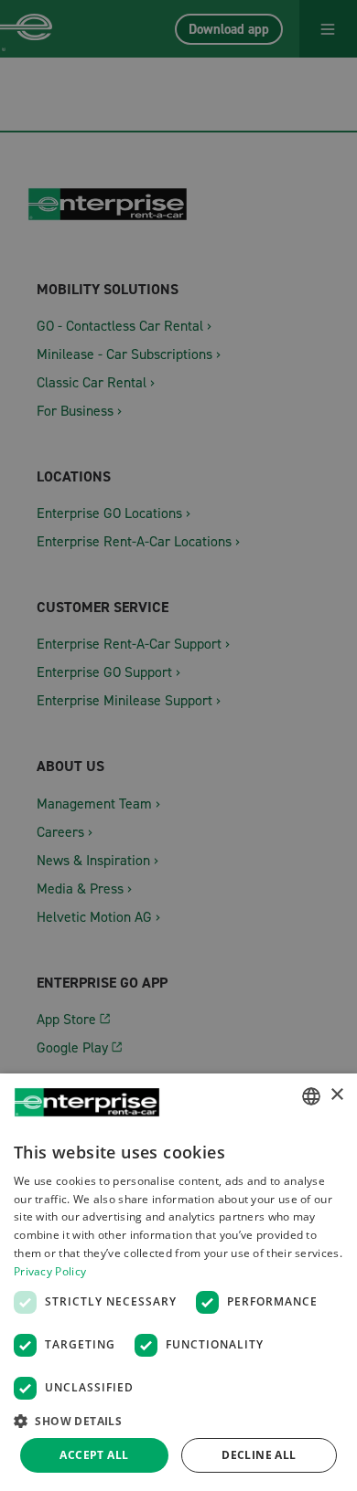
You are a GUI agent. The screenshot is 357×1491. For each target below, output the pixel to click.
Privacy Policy (50, 1271)
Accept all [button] (94, 1455)
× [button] (336, 1095)
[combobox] (311, 1096)
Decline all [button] (259, 1455)
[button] (178, 1420)
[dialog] (178, 1282)
